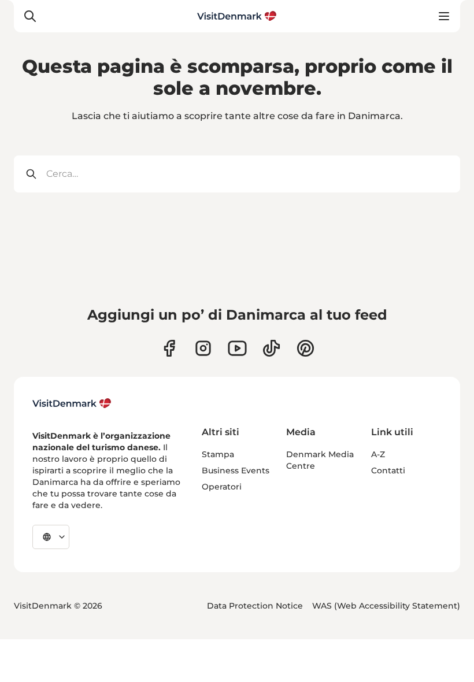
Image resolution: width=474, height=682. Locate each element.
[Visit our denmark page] (169, 348)
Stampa (218, 454)
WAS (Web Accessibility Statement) (386, 606)
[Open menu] (444, 16)
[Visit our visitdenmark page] (237, 348)
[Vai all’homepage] (236, 16)
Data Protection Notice (255, 606)
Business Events (235, 470)
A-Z (378, 454)
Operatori (222, 486)
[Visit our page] (203, 348)
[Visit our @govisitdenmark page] (271, 348)
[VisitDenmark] (72, 403)
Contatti (388, 470)
